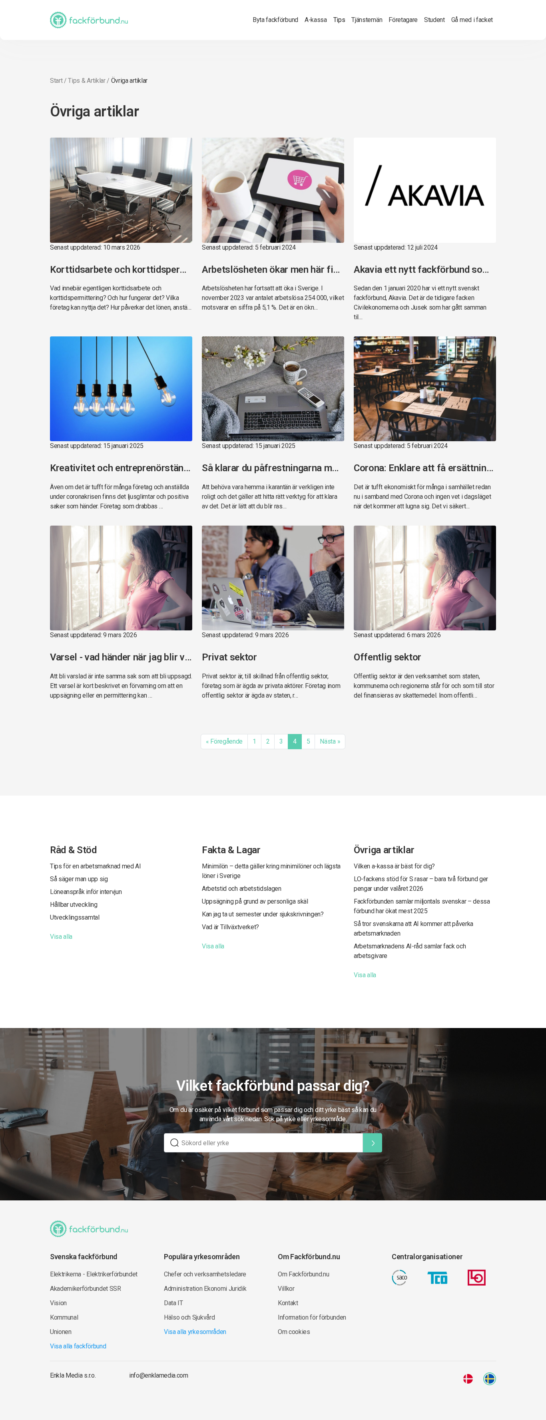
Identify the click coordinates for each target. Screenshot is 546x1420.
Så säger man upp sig (79, 879)
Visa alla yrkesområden (195, 1332)
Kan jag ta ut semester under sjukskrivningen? (263, 914)
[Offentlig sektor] (425, 577)
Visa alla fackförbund (78, 1346)
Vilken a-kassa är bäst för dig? (394, 866)
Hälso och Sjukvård (189, 1317)
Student (434, 20)
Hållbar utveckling (73, 904)
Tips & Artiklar (86, 80)
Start (56, 80)
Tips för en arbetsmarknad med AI (95, 866)
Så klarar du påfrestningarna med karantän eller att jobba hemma (273, 468)
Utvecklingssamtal (75, 917)
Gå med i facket (472, 20)
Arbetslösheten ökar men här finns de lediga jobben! (273, 269)
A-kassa (316, 20)
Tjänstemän (366, 20)
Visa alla (61, 936)
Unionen (61, 1332)
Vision (58, 1303)
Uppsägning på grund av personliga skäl (255, 901)
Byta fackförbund (275, 20)
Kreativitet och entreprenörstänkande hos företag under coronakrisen (121, 468)
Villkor (286, 1288)
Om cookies (294, 1332)
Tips (339, 20)
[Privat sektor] (273, 577)
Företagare (403, 20)
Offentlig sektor (387, 657)
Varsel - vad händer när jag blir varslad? (121, 657)
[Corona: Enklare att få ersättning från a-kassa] (425, 388)
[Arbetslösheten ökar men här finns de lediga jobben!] (273, 190)
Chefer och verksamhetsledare (205, 1274)
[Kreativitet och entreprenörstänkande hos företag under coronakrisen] (121, 388)
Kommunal (64, 1317)
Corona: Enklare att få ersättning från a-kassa (425, 468)
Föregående (224, 741)
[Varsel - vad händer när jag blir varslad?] (121, 577)
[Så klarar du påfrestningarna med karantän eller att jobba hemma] (273, 388)
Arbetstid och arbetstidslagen (241, 888)
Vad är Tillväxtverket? (230, 927)
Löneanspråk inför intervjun (86, 892)
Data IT (173, 1303)
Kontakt (288, 1303)
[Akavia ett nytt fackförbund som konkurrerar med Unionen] (425, 190)
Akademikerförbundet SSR (85, 1288)
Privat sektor (229, 657)
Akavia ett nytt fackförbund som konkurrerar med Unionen (425, 269)
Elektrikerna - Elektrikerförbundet (93, 1274)
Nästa (330, 741)
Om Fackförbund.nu (303, 1274)
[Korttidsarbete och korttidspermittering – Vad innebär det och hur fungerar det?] (121, 190)
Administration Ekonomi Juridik (205, 1288)
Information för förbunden (312, 1317)
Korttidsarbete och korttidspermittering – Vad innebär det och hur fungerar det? (121, 269)
